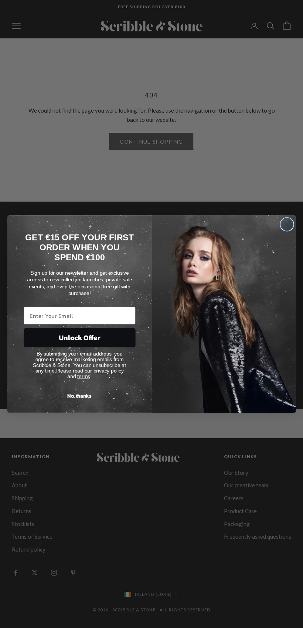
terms (83, 376)
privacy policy (108, 370)
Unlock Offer (79, 337)
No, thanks (79, 396)
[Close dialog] (286, 224)
